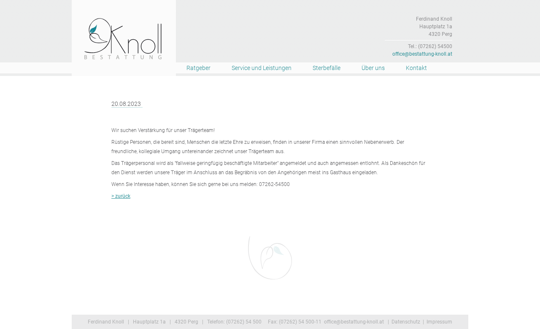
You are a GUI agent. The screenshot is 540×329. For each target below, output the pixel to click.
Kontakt (416, 68)
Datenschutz (406, 322)
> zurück (120, 196)
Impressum (439, 322)
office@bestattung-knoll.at (422, 54)
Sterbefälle (326, 68)
